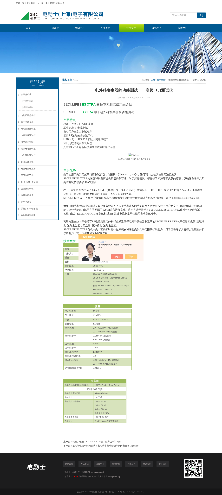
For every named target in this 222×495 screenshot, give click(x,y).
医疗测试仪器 (27, 122)
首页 (28, 28)
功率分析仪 (26, 94)
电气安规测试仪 (28, 128)
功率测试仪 (28, 107)
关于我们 (163, 464)
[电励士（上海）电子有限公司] (64, 15)
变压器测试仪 (27, 188)
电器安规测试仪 (28, 135)
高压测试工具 (27, 175)
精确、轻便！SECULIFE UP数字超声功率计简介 (96, 441)
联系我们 (182, 28)
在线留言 (157, 28)
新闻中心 (80, 28)
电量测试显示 (27, 195)
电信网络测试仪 (28, 155)
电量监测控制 (27, 142)
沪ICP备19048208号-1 (136, 492)
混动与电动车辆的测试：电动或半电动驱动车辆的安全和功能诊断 (105, 445)
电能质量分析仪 (28, 115)
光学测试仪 (26, 202)
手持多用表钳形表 (29, 208)
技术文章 (131, 28)
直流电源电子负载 (29, 182)
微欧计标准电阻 (28, 215)
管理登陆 (83, 476)
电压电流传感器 (28, 168)
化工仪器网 (102, 476)
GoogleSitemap (114, 476)
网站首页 (69, 464)
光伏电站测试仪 (28, 148)
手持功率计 (28, 101)
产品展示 (105, 28)
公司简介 (54, 28)
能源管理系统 (27, 162)
